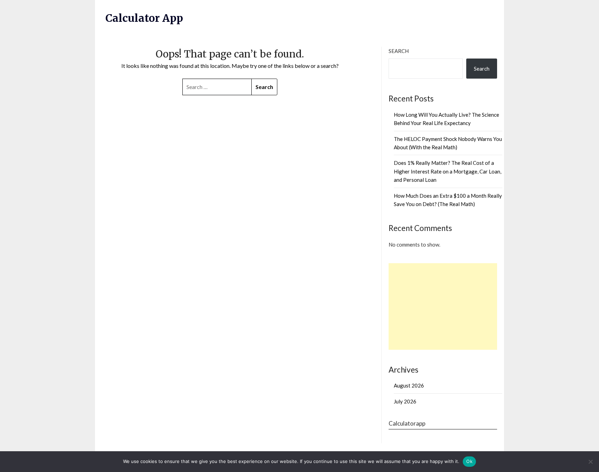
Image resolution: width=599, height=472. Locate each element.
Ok (469, 461)
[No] (590, 461)
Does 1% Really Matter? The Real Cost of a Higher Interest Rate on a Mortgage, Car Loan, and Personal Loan (447, 171)
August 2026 (409, 385)
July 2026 (405, 401)
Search (399, 51)
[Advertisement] (443, 306)
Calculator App (144, 18)
